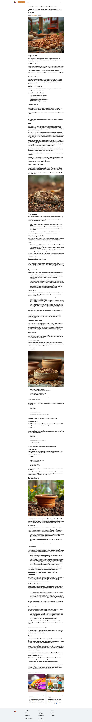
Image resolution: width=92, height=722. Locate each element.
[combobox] (43, 2)
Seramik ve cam (37, 6)
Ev (28, 6)
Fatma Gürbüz (34, 15)
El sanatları (32, 6)
